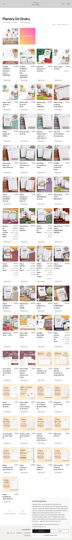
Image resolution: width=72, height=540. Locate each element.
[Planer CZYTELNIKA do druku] (61, 253)
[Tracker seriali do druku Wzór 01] (27, 423)
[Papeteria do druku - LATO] (10, 323)
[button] (36, 4)
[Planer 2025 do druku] (61, 56)
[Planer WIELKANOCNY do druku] (44, 184)
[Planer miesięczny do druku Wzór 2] (44, 358)
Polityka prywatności (30, 533)
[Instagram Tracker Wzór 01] (61, 392)
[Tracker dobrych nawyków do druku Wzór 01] (44, 423)
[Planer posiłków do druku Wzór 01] (10, 484)
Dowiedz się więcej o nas (39, 526)
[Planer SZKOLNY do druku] (44, 293)
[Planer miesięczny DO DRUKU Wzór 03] (27, 184)
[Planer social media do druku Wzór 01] (61, 455)
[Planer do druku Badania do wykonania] (61, 121)
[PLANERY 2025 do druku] (10, 33)
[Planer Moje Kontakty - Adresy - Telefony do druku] (27, 358)
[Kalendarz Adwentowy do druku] (44, 56)
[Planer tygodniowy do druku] (10, 392)
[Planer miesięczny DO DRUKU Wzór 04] (10, 184)
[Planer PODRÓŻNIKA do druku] (61, 293)
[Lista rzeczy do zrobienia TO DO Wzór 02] (10, 358)
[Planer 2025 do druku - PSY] (10, 92)
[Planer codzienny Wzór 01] (44, 455)
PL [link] (11, 533)
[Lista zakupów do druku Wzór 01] (10, 423)
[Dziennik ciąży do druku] (27, 121)
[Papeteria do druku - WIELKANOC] (61, 184)
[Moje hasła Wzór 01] (61, 423)
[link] (50, 534)
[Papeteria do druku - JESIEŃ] (27, 293)
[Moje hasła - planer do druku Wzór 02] (10, 153)
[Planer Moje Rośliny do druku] (27, 323)
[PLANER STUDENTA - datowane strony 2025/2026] (10, 56)
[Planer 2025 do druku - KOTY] (27, 92)
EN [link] (14, 533)
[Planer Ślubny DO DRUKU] (10, 121)
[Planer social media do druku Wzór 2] (61, 92)
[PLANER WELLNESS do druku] (44, 323)
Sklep (15, 22)
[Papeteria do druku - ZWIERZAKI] (44, 92)
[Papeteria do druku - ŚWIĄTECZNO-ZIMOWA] (61, 216)
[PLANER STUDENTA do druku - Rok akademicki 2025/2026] (27, 56)
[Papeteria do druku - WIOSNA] (27, 216)
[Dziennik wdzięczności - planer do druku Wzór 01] (44, 121)
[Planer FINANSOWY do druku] (10, 293)
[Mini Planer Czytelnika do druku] (44, 153)
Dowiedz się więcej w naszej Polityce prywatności (45, 524)
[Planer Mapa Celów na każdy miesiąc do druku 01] (27, 392)
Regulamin (19, 533)
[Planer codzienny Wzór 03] (27, 455)
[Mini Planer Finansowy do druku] (27, 153)
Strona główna (7, 22)
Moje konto (22, 514)
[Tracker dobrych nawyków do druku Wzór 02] (61, 358)
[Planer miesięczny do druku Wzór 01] (10, 455)
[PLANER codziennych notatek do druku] (61, 153)
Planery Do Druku (25, 22)
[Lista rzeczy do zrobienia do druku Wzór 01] (44, 392)
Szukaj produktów (9, 514)
